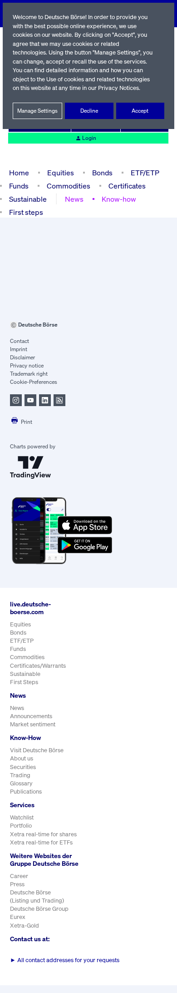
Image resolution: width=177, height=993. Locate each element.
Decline (89, 110)
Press (17, 884)
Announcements (31, 716)
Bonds (102, 173)
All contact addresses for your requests (64, 960)
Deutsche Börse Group (39, 909)
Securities (23, 767)
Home (19, 173)
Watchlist (22, 817)
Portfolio (21, 825)
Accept (140, 110)
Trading (20, 775)
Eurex (17, 917)
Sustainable (28, 199)
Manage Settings (37, 110)
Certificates (127, 186)
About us (21, 758)
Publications (26, 791)
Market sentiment (32, 724)
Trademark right (29, 373)
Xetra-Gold (24, 925)
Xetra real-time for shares (43, 834)
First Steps (24, 682)
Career (19, 876)
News (74, 199)
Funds (19, 186)
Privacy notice (27, 365)
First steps (26, 212)
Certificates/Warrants (38, 666)
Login (89, 137)
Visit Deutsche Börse (37, 750)
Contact (19, 341)
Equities (60, 173)
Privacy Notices (118, 88)
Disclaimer (22, 357)
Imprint (18, 349)
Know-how (119, 199)
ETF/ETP (145, 173)
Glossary (21, 783)
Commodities (68, 186)
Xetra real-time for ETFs (41, 842)
